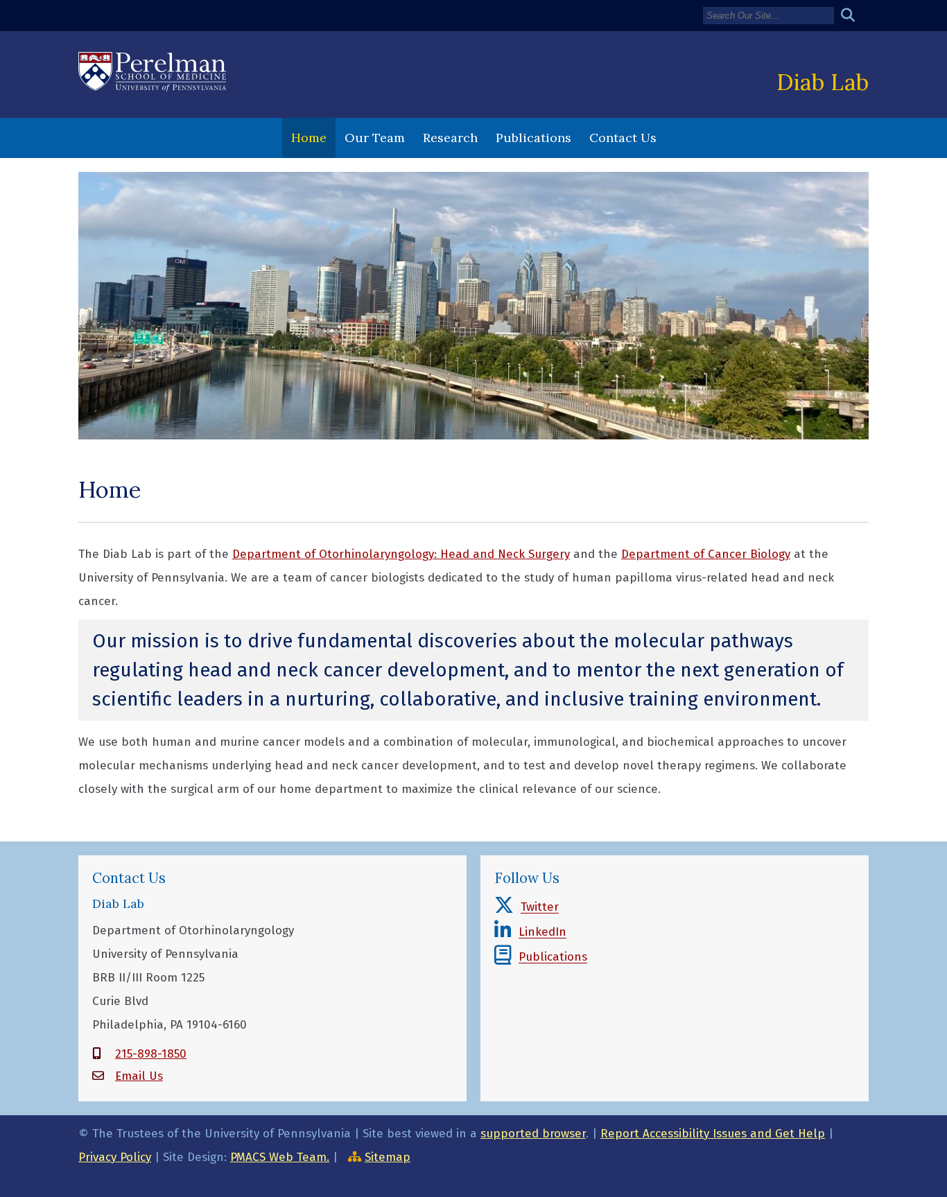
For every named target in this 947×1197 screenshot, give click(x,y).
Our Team (375, 138)
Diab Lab (822, 81)
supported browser (533, 1133)
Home (309, 138)
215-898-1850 (150, 1054)
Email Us (139, 1076)
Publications (533, 138)
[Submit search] (853, 15)
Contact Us (623, 138)
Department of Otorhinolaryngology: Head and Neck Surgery (401, 554)
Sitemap (387, 1157)
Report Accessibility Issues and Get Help (712, 1133)
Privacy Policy (114, 1157)
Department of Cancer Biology (705, 554)
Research (450, 138)
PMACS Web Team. (279, 1157)
